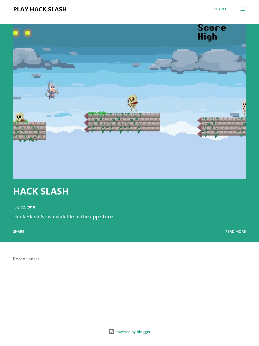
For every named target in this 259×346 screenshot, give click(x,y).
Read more (235, 231)
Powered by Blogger (132, 331)
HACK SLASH (41, 191)
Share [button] (18, 231)
